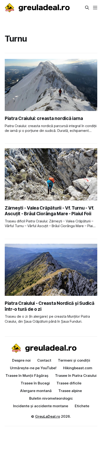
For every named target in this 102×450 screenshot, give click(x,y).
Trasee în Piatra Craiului (76, 375)
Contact (44, 360)
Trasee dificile (68, 383)
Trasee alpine (70, 390)
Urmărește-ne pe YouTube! (33, 368)
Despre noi (21, 360)
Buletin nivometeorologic (51, 398)
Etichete (82, 406)
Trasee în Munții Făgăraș (26, 375)
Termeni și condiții (74, 360)
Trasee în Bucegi (35, 383)
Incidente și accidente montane (40, 406)
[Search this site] (87, 7)
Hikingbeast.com (77, 368)
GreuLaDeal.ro (47, 416)
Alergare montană (36, 390)
